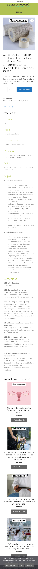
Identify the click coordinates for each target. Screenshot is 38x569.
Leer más (29, 565)
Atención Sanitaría (16, 101)
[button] (32, 20)
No (21, 565)
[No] (36, 562)
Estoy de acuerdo (11, 565)
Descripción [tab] (9, 107)
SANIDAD (26, 101)
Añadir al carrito (24, 90)
